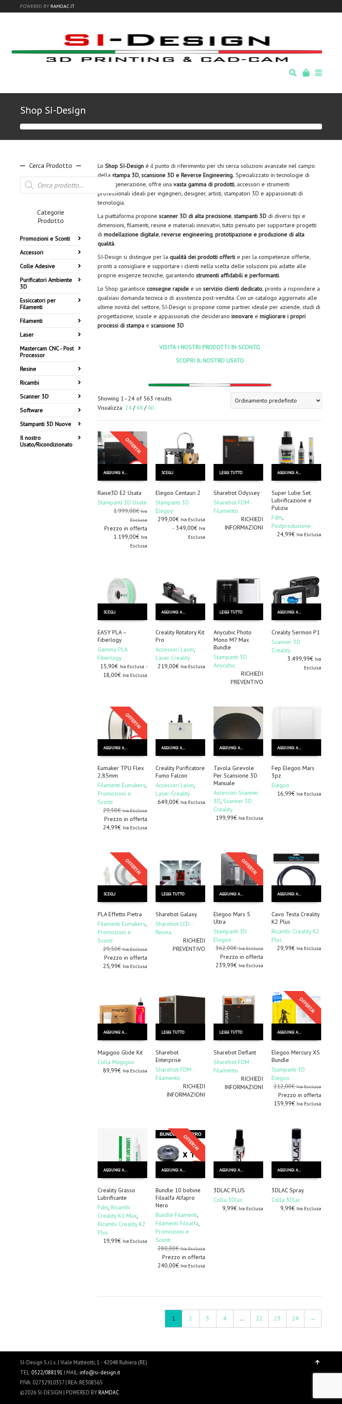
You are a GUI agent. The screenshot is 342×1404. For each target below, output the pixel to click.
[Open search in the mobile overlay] (68, 185)
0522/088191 (47, 1372)
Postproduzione (291, 526)
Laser (27, 334)
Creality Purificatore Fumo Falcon (180, 771)
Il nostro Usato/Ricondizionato (46, 441)
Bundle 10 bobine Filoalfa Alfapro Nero (178, 1197)
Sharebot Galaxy (176, 914)
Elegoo (280, 785)
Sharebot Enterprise (168, 1056)
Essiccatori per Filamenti (38, 304)
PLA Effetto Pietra (120, 914)
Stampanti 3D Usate (122, 502)
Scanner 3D (34, 396)
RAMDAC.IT (62, 6)
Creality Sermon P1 (296, 632)
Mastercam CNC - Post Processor (47, 352)
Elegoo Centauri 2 (178, 493)
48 (139, 407)
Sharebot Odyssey (237, 493)
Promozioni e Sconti (45, 238)
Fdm (277, 517)
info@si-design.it (100, 1372)
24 (128, 407)
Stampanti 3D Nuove (45, 424)
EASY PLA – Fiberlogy (112, 636)
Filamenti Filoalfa (177, 1223)
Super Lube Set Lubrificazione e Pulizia (292, 500)
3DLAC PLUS (229, 1190)
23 (277, 1318)
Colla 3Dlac (228, 1200)
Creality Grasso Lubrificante (116, 1193)
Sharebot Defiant (235, 1052)
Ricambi (29, 382)
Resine (28, 369)
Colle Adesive (37, 266)
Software (31, 410)
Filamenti (31, 320)
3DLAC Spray (288, 1190)
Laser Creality (173, 657)
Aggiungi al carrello (119, 472)
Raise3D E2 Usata (119, 493)
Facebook (309, 6)
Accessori (31, 252)
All (151, 407)
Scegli (167, 472)
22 (259, 1318)
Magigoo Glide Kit (120, 1052)
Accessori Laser (175, 649)
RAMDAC (108, 1392)
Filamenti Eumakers (122, 785)
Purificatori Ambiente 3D (46, 283)
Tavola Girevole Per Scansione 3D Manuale (235, 775)
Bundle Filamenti (176, 1215)
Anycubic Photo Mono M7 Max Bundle (232, 640)
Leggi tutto (230, 472)
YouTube (321, 6)
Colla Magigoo (116, 1062)
